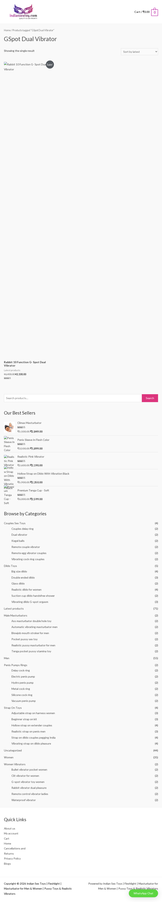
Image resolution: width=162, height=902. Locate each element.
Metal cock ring (20, 688)
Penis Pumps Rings (15, 665)
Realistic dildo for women (26, 589)
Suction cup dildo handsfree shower (33, 595)
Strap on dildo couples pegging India (33, 737)
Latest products (14, 608)
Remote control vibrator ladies (29, 793)
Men (6, 658)
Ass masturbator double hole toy (31, 621)
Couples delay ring (22, 528)
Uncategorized (13, 750)
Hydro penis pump (22, 682)
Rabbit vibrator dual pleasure (28, 787)
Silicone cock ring (21, 695)
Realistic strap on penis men (28, 731)
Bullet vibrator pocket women (29, 769)
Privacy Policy (12, 858)
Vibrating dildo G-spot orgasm (29, 601)
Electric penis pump (23, 676)
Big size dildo (19, 571)
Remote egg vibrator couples (28, 553)
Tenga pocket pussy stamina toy (31, 651)
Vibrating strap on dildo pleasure (31, 743)
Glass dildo (18, 583)
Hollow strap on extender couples (31, 725)
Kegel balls (17, 540)
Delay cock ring (20, 670)
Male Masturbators (15, 615)
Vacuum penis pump (23, 700)
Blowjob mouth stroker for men (30, 633)
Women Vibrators (14, 764)
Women (8, 757)
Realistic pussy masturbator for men (33, 645)
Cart (6, 838)
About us (9, 828)
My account (11, 833)
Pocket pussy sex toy (24, 639)
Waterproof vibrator (23, 800)
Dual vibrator (19, 534)
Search (150, 398)
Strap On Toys (13, 707)
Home (7, 30)
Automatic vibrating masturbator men (34, 627)
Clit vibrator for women (25, 775)
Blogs (7, 863)
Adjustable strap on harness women (33, 713)
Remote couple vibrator (25, 547)
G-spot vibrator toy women (27, 781)
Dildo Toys (10, 565)
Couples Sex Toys (14, 523)
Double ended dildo (23, 577)
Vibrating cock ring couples (27, 559)
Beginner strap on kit (24, 719)
